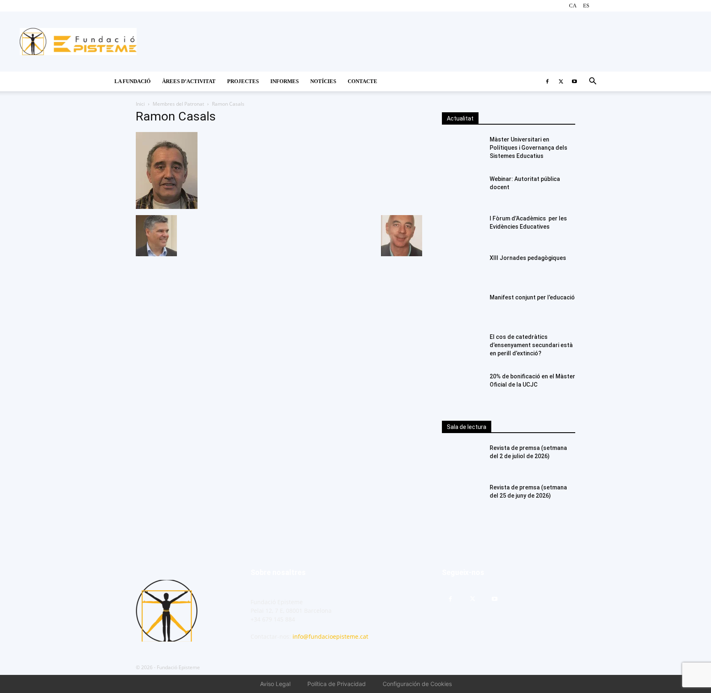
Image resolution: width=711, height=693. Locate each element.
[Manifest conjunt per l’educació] (462, 307)
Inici (140, 103)
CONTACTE (362, 81)
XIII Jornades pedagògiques (528, 258)
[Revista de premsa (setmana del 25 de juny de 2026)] (462, 497)
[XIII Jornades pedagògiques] (462, 268)
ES (586, 5)
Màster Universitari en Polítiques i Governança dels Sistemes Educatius (528, 147)
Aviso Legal (275, 683)
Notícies (323, 81)
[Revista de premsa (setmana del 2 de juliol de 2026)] (462, 458)
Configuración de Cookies (417, 683)
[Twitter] (561, 81)
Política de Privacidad (336, 683)
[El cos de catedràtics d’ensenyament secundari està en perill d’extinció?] (462, 347)
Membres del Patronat (178, 103)
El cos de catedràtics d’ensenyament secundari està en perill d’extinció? (531, 345)
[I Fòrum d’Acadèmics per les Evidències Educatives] (462, 228)
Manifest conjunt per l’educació (532, 297)
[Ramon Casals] (167, 206)
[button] (592, 82)
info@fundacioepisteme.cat (330, 636)
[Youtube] (574, 81)
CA (572, 5)
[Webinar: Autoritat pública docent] (462, 189)
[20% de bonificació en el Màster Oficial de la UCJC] (462, 386)
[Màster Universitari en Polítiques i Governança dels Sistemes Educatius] (462, 149)
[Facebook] (547, 81)
